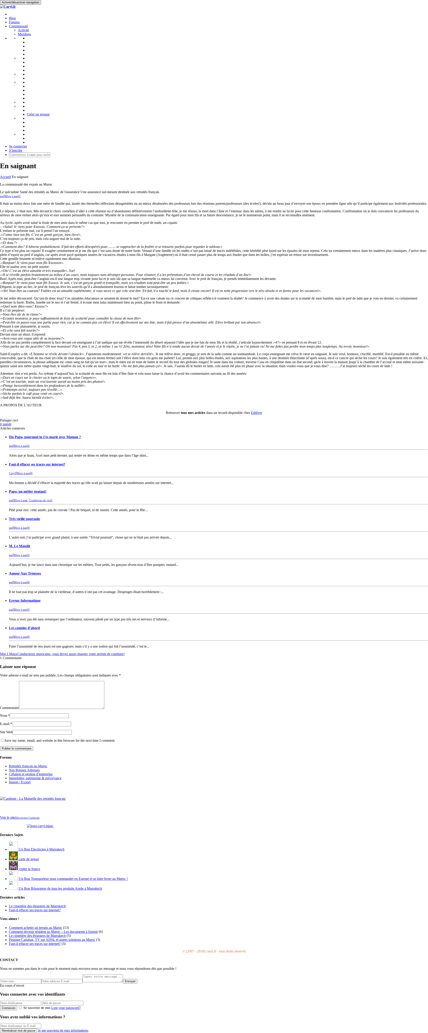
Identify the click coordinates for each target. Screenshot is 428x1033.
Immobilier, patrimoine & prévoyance (35, 778)
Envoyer (130, 981)
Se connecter (18, 146)
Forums (14, 22)
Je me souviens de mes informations (63, 1030)
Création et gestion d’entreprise (31, 774)
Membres (24, 34)
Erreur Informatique (25, 600)
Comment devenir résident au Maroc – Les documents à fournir (53, 932)
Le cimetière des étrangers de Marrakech (37, 936)
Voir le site (20, 817)
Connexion (8, 1008)
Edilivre (256, 413)
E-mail (4, 724)
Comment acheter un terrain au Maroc (35, 928)
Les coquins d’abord (24, 628)
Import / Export (20, 782)
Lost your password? (66, 1008)
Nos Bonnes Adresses (24, 770)
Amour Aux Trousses (25, 573)
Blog (12, 18)
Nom (3, 715)
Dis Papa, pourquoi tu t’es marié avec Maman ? (45, 437)
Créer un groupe (38, 114)
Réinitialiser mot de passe (18, 1030)
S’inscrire (15, 150)
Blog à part (12, 196)
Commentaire (9, 708)
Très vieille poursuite (24, 519)
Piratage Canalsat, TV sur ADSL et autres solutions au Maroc (52, 940)
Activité (23, 30)
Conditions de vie (39, 500)
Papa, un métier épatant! (27, 491)
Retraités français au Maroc (28, 766)
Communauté (18, 26)
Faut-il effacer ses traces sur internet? (37, 464)
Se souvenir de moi (37, 1008)
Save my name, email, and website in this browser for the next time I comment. (59, 740)
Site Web (6, 732)
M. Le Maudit (19, 546)
